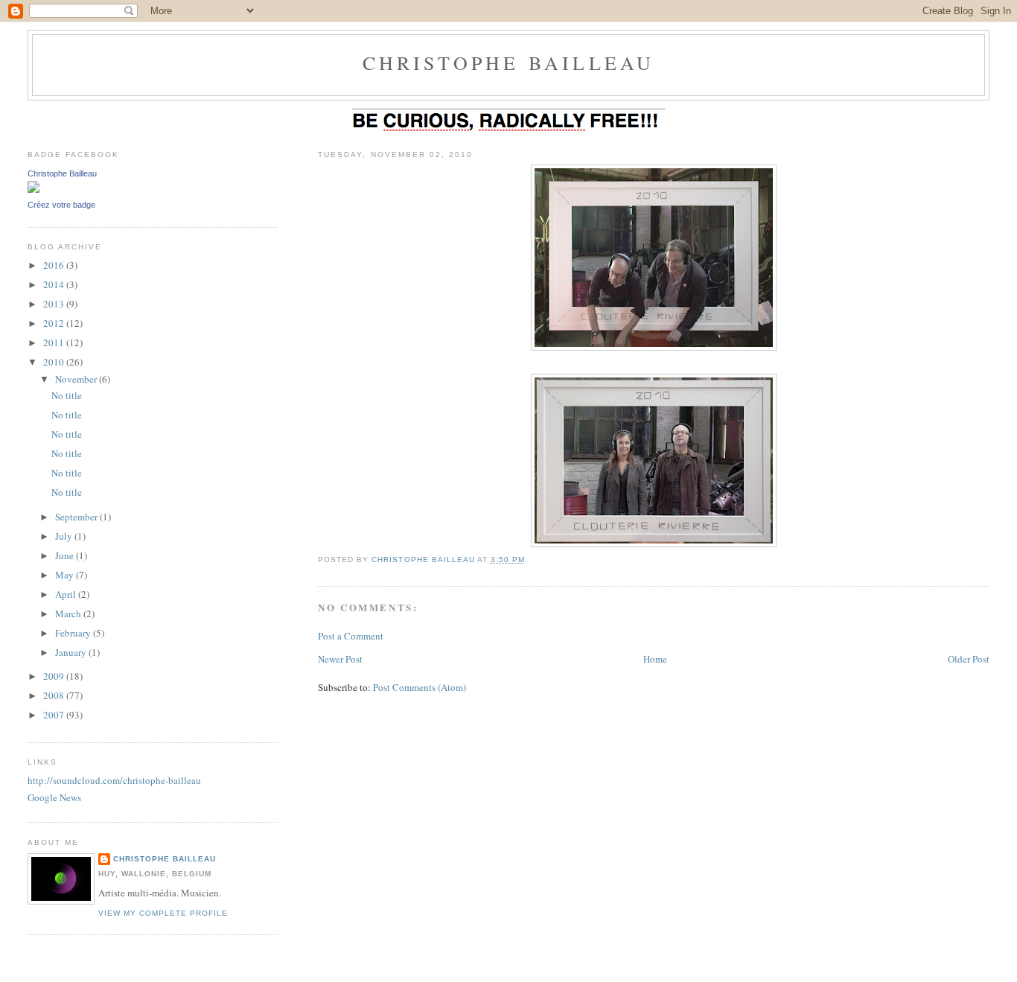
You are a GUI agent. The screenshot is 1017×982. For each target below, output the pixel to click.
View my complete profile (163, 913)
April (66, 594)
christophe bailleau (164, 859)
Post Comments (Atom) (419, 687)
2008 (54, 695)
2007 (54, 714)
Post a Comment (350, 636)
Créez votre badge (61, 204)
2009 (54, 676)
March (69, 613)
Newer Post (340, 659)
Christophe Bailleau (62, 173)
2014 (54, 284)
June (65, 555)
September (77, 516)
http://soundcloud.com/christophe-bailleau (114, 780)
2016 (54, 265)
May (65, 574)
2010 (54, 362)
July (64, 536)
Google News (54, 797)
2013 (54, 303)
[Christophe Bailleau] (33, 189)
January (72, 652)
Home (655, 659)
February (74, 633)
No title (66, 395)
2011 (54, 342)
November (77, 379)
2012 (54, 323)
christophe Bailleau (509, 62)
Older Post (968, 659)
